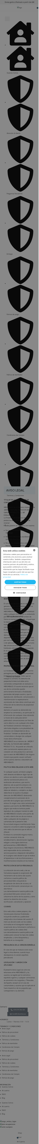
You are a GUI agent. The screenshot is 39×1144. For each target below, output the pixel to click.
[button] (19, 593)
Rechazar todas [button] (20, 588)
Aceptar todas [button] (20, 582)
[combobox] (34, 550)
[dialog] (19, 572)
